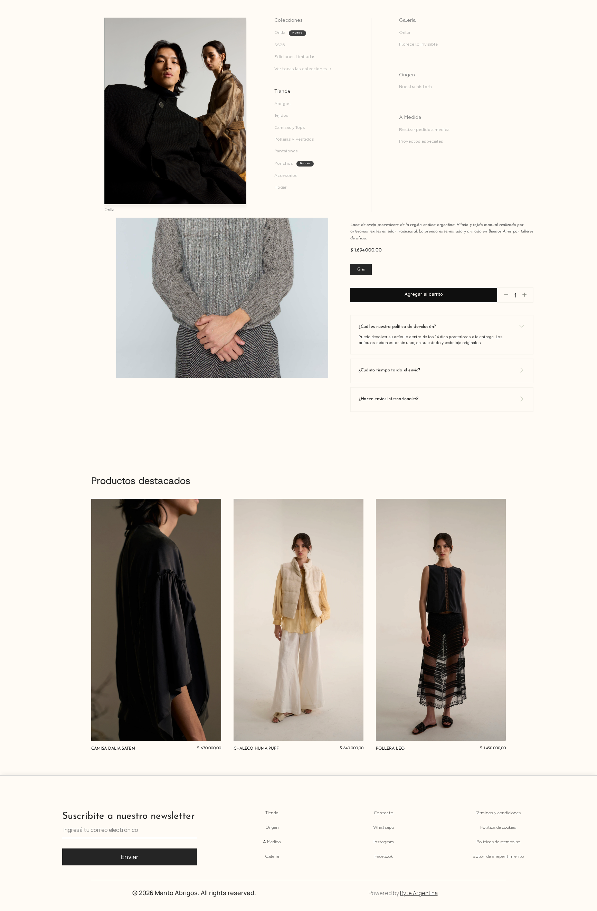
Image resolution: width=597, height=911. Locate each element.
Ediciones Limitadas (294, 57)
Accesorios (285, 176)
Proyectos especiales (421, 142)
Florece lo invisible (418, 44)
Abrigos (282, 104)
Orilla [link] (279, 33)
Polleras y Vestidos (294, 139)
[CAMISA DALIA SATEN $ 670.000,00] (156, 620)
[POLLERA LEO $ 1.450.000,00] (441, 620)
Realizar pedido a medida (424, 130)
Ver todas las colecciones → (302, 69)
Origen (407, 75)
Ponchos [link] (283, 164)
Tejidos (281, 116)
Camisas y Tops (289, 128)
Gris (361, 269)
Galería (407, 20)
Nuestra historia (415, 87)
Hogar (280, 188)
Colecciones (288, 20)
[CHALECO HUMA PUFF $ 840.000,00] (298, 620)
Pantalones (286, 151)
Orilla (404, 33)
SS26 (279, 45)
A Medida (410, 117)
